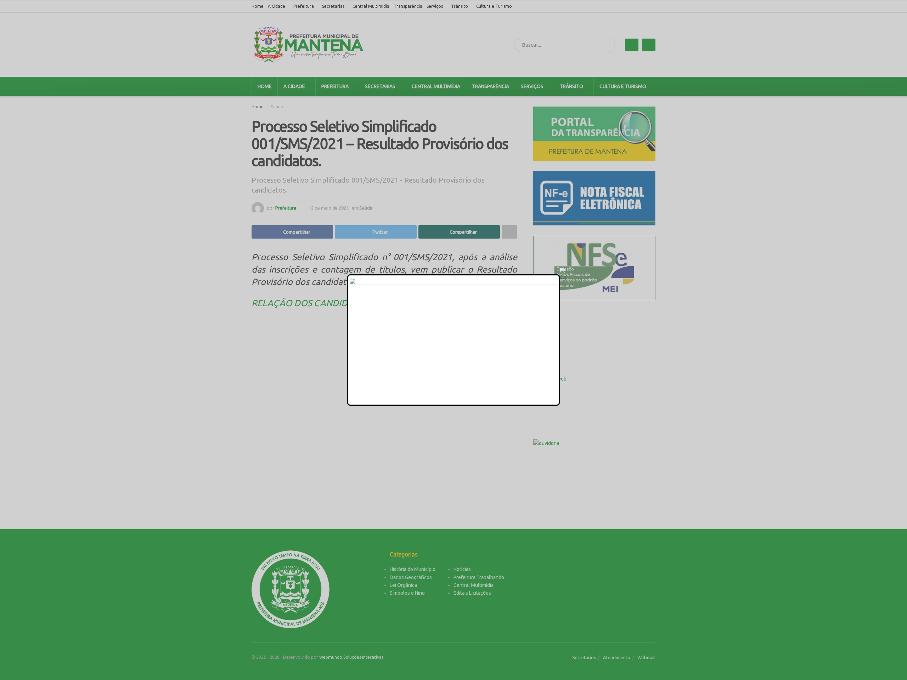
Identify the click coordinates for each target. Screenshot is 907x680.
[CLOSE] (563, 274)
